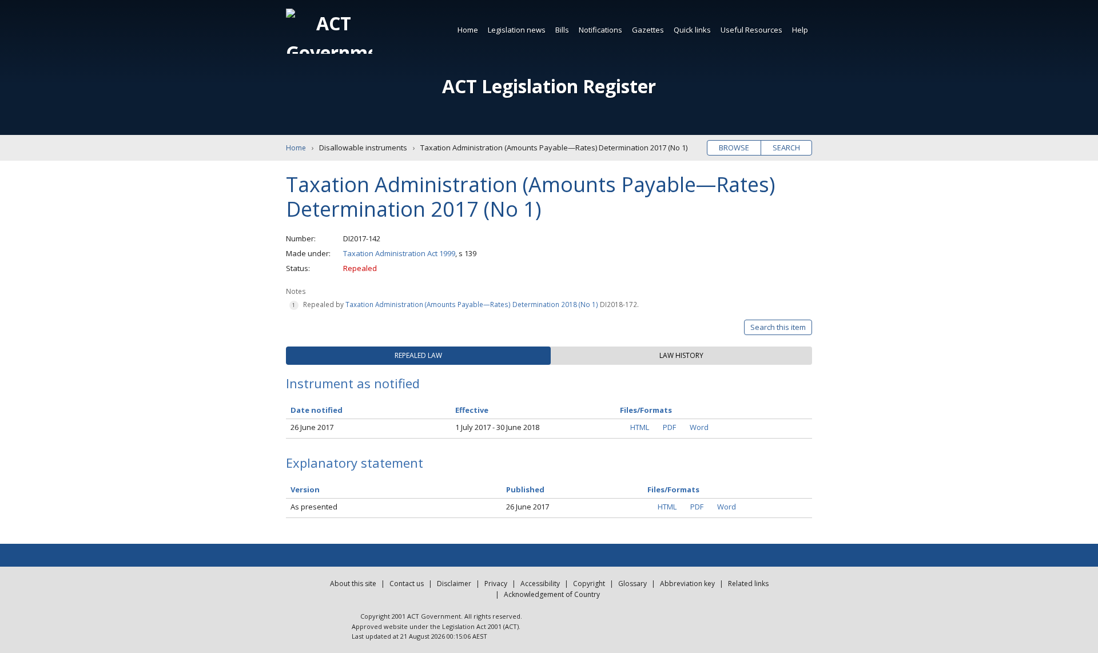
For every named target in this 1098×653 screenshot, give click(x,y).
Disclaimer (454, 583)
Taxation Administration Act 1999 (399, 253)
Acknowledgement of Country (552, 594)
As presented (314, 506)
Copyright (589, 583)
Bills (562, 30)
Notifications (600, 30)
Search (786, 147)
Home (468, 30)
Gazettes (648, 30)
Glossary (632, 583)
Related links (748, 583)
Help (800, 30)
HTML (639, 427)
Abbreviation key (687, 583)
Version (305, 489)
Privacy (495, 583)
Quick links (692, 30)
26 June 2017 (312, 427)
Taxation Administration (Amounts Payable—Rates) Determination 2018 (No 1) (471, 304)
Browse (734, 147)
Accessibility (540, 583)
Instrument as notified (353, 383)
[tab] (418, 356)
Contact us (406, 583)
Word (699, 427)
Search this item (778, 327)
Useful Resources (751, 30)
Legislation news (517, 30)
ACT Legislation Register (549, 86)
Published (525, 489)
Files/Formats (673, 489)
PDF (669, 427)
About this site (353, 583)
